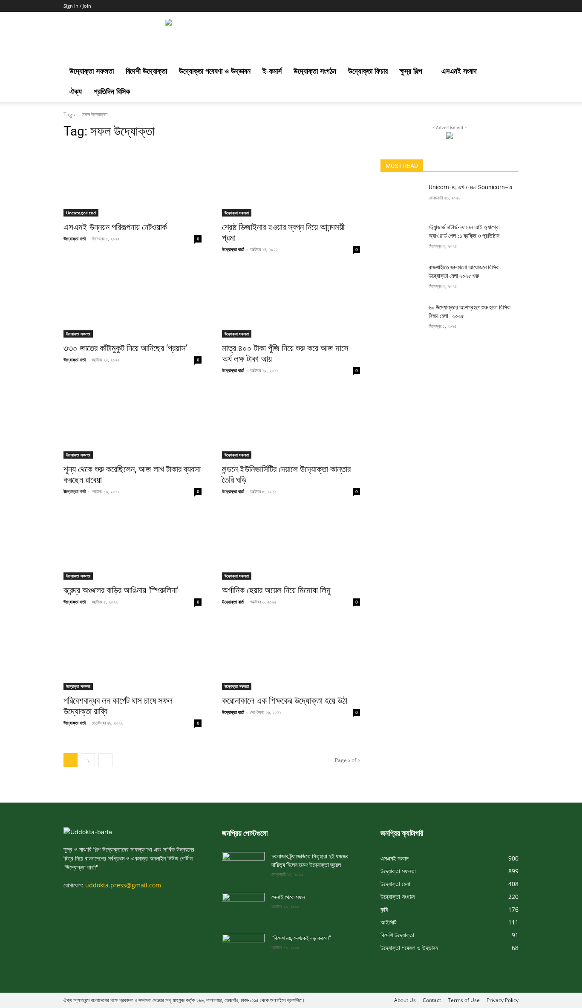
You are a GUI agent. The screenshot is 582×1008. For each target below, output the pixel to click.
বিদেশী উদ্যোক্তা (146, 71)
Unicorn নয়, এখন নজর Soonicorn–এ (470, 187)
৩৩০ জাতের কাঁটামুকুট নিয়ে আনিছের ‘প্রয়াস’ (125, 348)
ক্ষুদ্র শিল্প (411, 71)
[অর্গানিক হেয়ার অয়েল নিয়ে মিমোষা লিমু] (291, 545)
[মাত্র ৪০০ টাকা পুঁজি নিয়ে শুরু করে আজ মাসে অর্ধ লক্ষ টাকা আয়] (291, 303)
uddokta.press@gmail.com (123, 885)
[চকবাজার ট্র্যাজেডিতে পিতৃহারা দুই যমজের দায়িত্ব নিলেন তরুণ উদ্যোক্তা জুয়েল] (243, 864)
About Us (405, 1000)
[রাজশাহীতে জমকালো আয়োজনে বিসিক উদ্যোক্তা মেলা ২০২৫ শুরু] (401, 277)
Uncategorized (81, 213)
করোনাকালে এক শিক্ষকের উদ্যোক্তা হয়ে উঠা (284, 701)
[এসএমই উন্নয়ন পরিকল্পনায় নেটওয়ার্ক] (132, 182)
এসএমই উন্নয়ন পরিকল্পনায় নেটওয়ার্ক (115, 227)
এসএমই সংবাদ (459, 71)
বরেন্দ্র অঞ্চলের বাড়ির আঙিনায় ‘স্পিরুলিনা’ (121, 590)
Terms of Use (464, 1000)
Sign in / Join (77, 6)
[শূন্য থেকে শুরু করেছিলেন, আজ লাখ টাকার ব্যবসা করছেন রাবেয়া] (132, 424)
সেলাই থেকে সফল (288, 897)
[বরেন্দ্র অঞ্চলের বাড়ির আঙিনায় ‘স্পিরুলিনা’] (132, 545)
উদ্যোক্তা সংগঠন (315, 71)
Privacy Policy (503, 1000)
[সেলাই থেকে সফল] (243, 905)
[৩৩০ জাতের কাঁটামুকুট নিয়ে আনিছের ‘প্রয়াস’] (132, 303)
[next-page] (105, 760)
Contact (432, 1000)
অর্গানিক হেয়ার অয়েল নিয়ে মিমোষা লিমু (276, 590)
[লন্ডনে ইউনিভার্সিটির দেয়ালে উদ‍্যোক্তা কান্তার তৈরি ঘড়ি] (291, 424)
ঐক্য (75, 91)
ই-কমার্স (272, 71)
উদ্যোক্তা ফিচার (368, 71)
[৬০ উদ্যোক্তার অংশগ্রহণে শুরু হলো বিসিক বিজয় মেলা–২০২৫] (401, 317)
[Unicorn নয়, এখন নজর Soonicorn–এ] (401, 197)
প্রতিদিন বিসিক (112, 91)
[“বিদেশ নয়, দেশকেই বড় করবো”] (243, 946)
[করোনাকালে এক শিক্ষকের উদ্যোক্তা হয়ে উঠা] (291, 655)
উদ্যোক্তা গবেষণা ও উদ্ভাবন (215, 71)
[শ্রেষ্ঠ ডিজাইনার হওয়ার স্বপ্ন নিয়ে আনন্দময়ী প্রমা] (291, 182)
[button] (508, 72)
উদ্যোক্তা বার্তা (74, 238)
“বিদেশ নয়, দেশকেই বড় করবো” (301, 938)
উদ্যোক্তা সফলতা (91, 71)
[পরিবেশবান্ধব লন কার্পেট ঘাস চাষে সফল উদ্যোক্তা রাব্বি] (132, 655)
